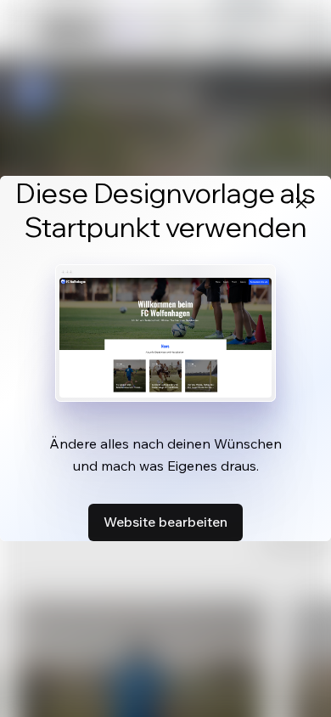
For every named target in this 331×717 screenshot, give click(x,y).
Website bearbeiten (165, 521)
